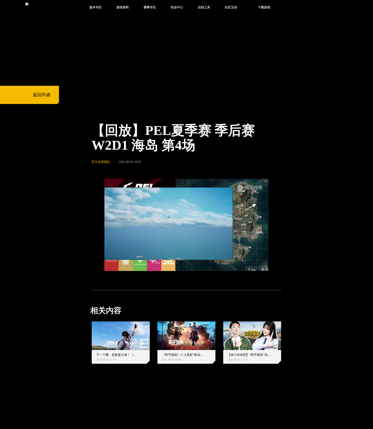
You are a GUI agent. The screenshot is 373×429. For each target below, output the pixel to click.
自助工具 (204, 7)
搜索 (290, 7)
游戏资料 (122, 7)
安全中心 (177, 7)
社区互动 (231, 7)
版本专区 (95, 7)
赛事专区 (150, 7)
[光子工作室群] (86, 400)
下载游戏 (264, 7)
